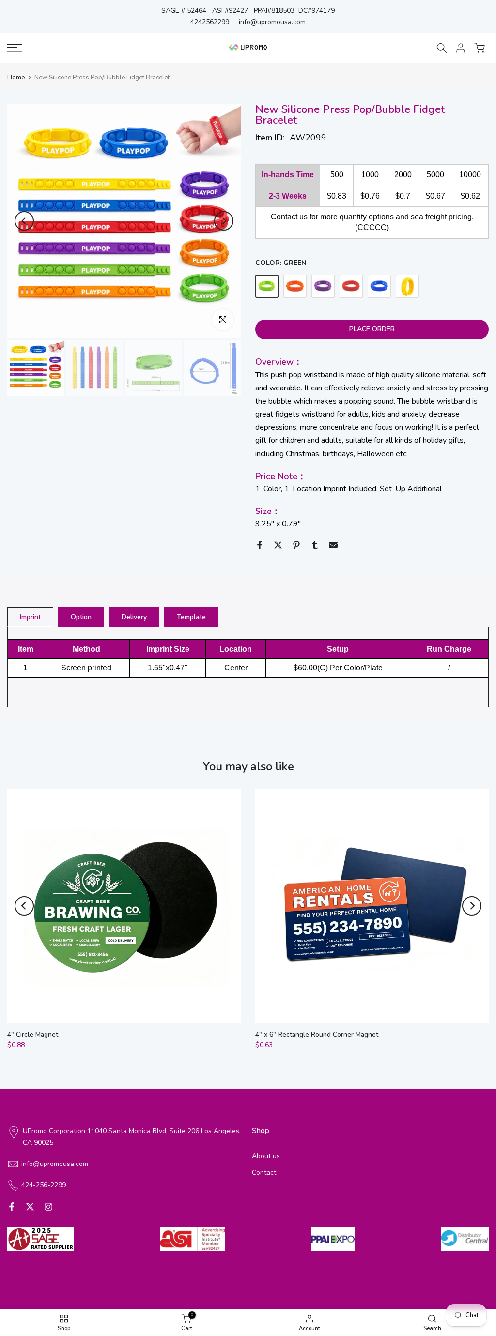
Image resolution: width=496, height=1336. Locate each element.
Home (16, 78)
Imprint (30, 616)
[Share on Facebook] (259, 545)
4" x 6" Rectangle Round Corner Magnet (316, 1034)
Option (81, 616)
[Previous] (24, 221)
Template (191, 616)
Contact (264, 1172)
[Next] (223, 221)
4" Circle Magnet (32, 1034)
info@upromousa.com (272, 22)
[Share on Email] (333, 545)
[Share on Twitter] (278, 545)
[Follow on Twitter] (30, 1206)
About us (266, 1156)
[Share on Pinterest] (296, 545)
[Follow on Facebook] (11, 1206)
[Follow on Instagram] (48, 1206)
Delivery (134, 616)
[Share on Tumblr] (314, 545)
